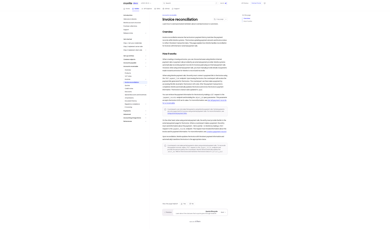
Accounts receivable (169, 15)
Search (191, 3)
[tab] (126, 8)
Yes (184, 204)
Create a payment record (216, 132)
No (193, 204)
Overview (247, 18)
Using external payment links (177, 113)
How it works (248, 21)
